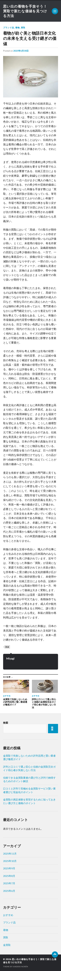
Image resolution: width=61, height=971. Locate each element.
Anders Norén (20, 966)
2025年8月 (9, 875)
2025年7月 (9, 883)
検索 (5, 722)
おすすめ (8, 914)
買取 (23, 27)
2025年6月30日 (21, 50)
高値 (7, 647)
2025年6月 (9, 890)
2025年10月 (10, 860)
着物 (17, 27)
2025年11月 (10, 853)
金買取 (7, 944)
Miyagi (10, 658)
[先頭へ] (55, 954)
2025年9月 (9, 868)
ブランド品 (8, 27)
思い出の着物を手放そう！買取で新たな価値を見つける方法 (25, 11)
